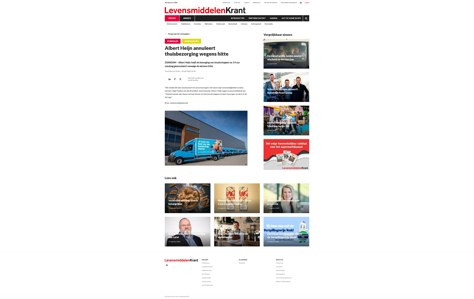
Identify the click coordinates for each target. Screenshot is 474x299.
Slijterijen (208, 24)
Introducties (237, 18)
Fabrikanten (185, 24)
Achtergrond (256, 24)
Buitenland (232, 24)
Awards (187, 18)
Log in (307, 2)
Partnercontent (257, 18)
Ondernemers (172, 24)
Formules (197, 24)
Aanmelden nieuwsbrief (289, 2)
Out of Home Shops (291, 18)
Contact (246, 2)
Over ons (237, 2)
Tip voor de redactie (270, 2)
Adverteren (226, 2)
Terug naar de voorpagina (178, 34)
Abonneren (256, 2)
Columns (244, 24)
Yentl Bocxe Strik (172, 71)
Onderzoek (220, 24)
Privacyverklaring (283, 281)
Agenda (273, 18)
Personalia (269, 24)
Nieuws (172, 18)
